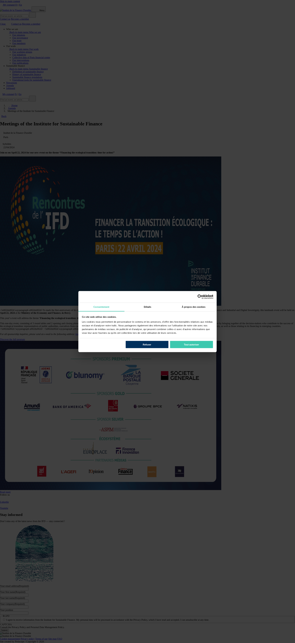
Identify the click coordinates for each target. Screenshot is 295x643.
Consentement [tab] (101, 306)
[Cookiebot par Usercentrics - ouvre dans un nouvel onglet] (199, 296)
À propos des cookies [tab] (193, 306)
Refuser (147, 344)
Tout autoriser (191, 344)
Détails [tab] (147, 306)
